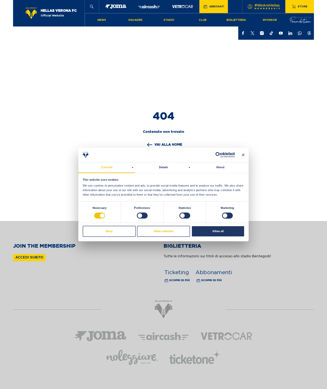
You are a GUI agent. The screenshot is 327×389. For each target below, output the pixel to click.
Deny (109, 231)
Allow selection (163, 231)
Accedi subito (29, 257)
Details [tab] (163, 167)
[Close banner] (243, 155)
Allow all (218, 231)
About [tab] (220, 167)
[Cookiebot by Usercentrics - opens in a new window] (218, 155)
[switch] (142, 216)
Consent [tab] (106, 167)
